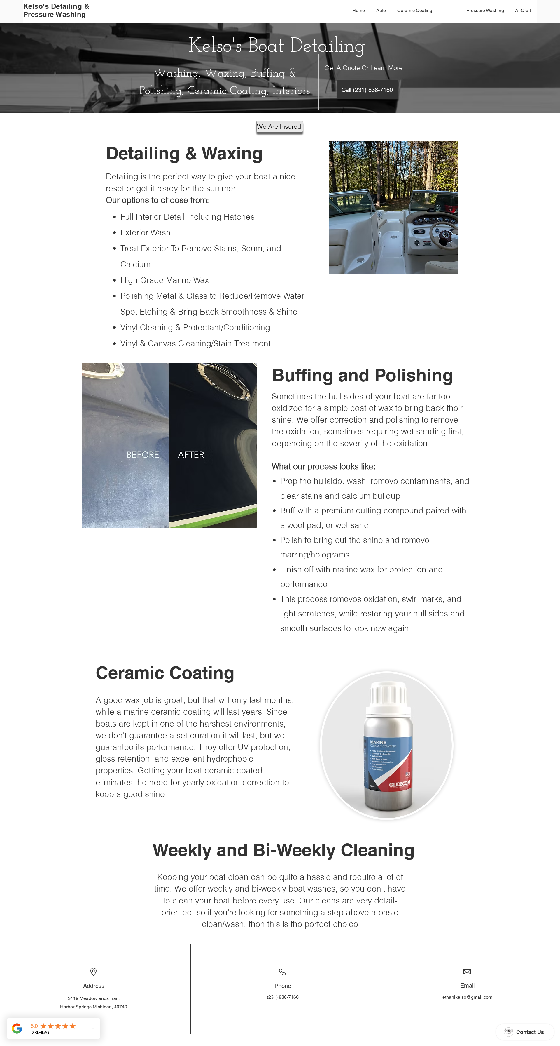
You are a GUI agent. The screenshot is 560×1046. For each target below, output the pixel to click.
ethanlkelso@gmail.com (467, 997)
